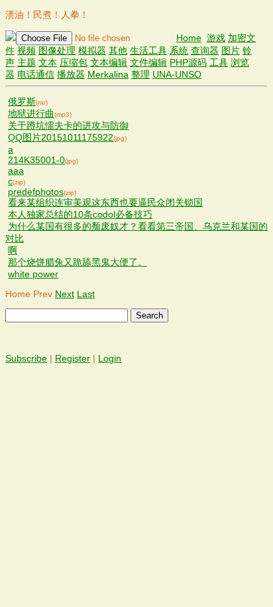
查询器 (205, 50)
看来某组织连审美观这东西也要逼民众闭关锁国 (105, 202)
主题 (26, 62)
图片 (230, 50)
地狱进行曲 (31, 113)
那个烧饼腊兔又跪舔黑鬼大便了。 (77, 262)
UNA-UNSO (176, 74)
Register (72, 358)
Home (188, 38)
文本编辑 (108, 62)
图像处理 (57, 50)
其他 (118, 50)
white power (33, 274)
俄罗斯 (22, 101)
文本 (47, 62)
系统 (179, 50)
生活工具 (148, 50)
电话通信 (35, 74)
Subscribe (26, 358)
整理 (140, 74)
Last (86, 294)
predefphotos (36, 191)
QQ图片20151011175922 (60, 137)
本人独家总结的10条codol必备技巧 (80, 214)
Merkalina (108, 74)
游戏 (216, 38)
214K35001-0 (36, 160)
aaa (16, 170)
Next (64, 294)
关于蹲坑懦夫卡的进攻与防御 (68, 125)
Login (109, 358)
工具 (218, 62)
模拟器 (92, 50)
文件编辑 (148, 62)
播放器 (71, 74)
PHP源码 (188, 62)
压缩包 (73, 62)
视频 (26, 50)
